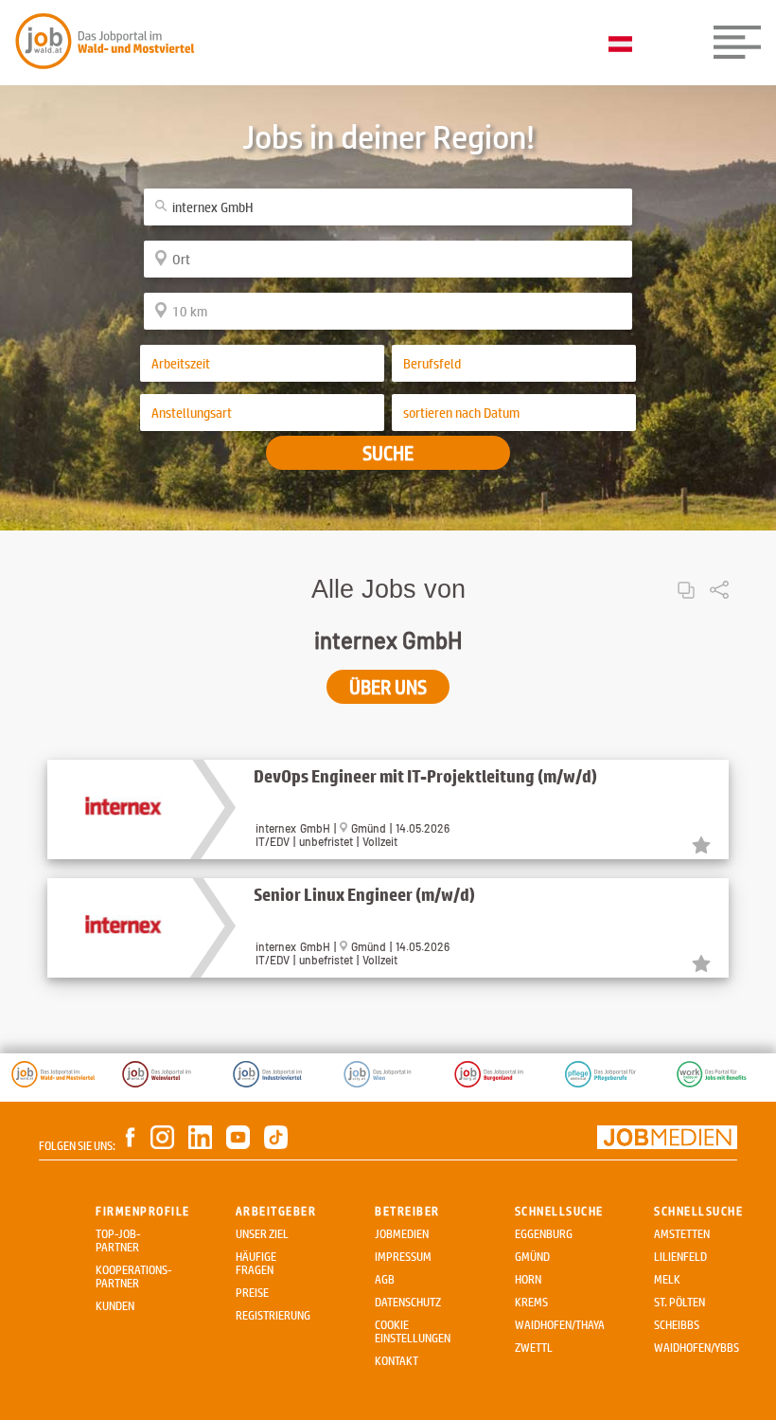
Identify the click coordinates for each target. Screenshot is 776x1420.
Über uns (388, 686)
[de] (625, 45)
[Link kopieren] (686, 574)
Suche (388, 452)
